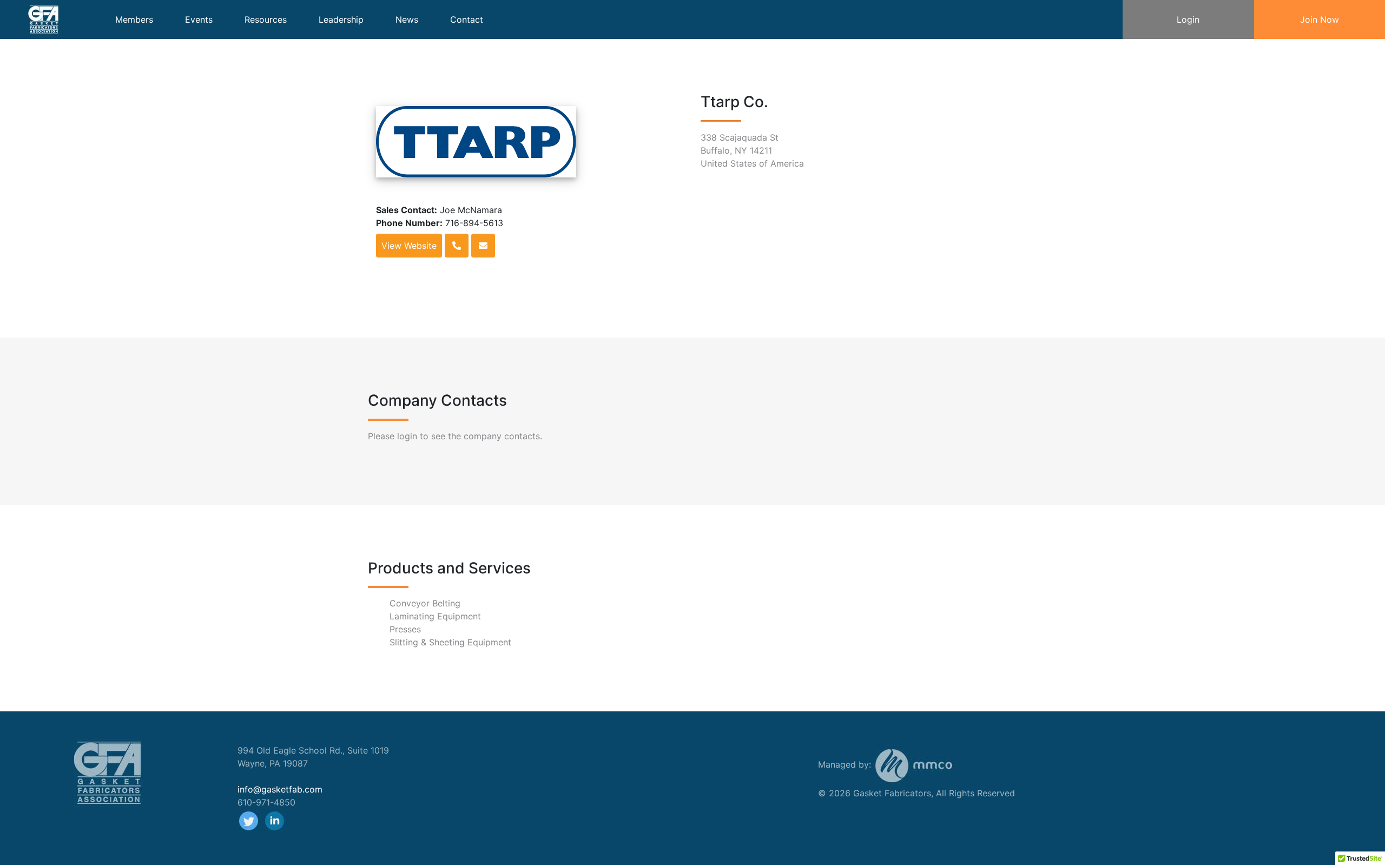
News (406, 19)
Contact (466, 19)
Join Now (1319, 19)
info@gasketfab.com (280, 789)
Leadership (341, 19)
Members (134, 19)
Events (199, 19)
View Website (409, 245)
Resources (266, 19)
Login (1188, 19)
